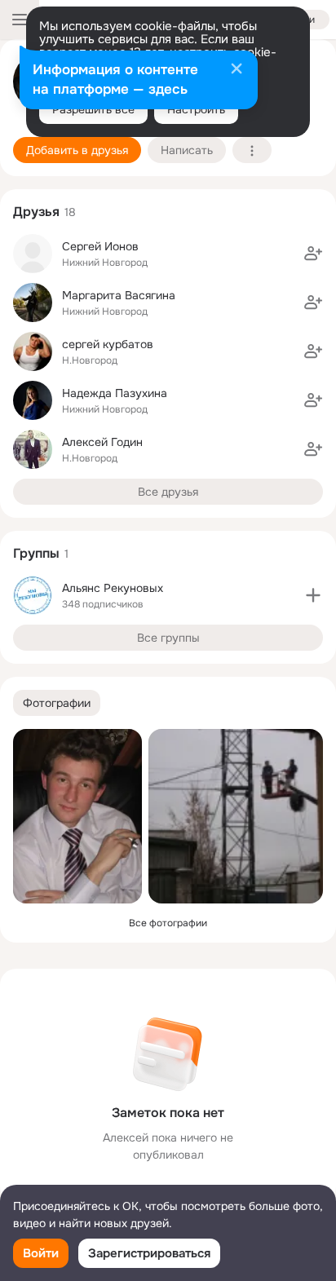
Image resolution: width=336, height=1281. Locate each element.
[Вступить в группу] (313, 595)
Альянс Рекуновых (112, 588)
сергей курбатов (107, 344)
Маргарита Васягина (118, 295)
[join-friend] (313, 253)
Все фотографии (168, 923)
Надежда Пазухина (114, 393)
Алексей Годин (102, 442)
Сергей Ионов (100, 246)
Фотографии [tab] (57, 703)
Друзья (36, 211)
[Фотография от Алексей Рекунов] (77, 816)
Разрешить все (93, 109)
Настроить (196, 109)
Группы (36, 553)
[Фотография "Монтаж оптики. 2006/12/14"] (235, 816)
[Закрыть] (236, 70)
